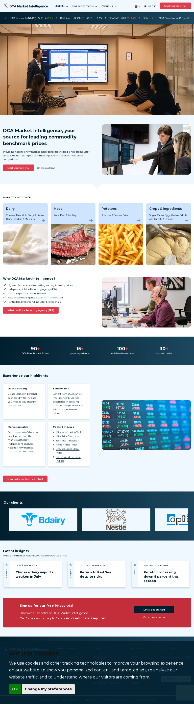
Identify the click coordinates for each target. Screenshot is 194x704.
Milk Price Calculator (68, 436)
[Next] (152, 18)
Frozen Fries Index (66, 444)
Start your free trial (175, 6)
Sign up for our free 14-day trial (25, 479)
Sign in (152, 6)
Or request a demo (154, 617)
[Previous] (5, 18)
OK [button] (15, 689)
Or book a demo (46, 168)
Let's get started (154, 609)
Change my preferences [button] (48, 689)
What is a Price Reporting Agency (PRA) (31, 310)
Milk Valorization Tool (68, 432)
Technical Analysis (66, 440)
